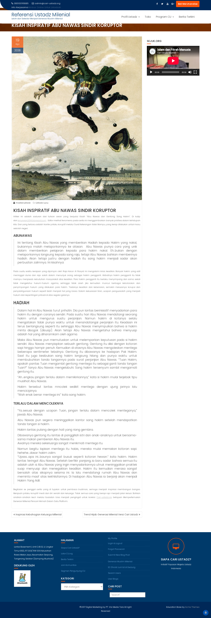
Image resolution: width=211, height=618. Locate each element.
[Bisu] (190, 72)
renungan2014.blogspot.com (32, 220)
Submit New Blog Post (119, 554)
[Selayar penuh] (195, 72)
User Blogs (113, 578)
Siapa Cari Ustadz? (70, 547)
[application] (173, 61)
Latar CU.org (67, 553)
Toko (148, 17)
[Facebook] (157, 4)
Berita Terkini (187, 17)
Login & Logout (115, 543)
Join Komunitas (68, 565)
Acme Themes (192, 607)
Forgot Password (116, 549)
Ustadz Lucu (42, 202)
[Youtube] (167, 4)
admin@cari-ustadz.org (47, 3)
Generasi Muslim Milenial (120, 561)
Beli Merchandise (187, 3)
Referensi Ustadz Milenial (41, 14)
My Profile (112, 538)
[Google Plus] (172, 4)
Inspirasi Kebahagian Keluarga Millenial (38, 514)
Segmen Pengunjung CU (73, 570)
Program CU (163, 17)
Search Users (114, 573)
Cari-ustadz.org (104, 497)
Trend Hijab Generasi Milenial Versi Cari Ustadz (111, 514)
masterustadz (23, 202)
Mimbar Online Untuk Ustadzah (44, 7)
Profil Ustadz (129, 17)
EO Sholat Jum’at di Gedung (121, 567)
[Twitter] (162, 4)
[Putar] (151, 72)
